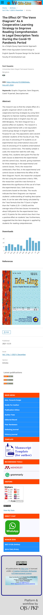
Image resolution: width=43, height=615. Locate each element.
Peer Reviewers (11, 424)
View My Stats (9, 510)
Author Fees (10, 415)
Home (4, 8)
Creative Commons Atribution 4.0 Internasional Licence (24, 572)
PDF (7, 332)
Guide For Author (12, 405)
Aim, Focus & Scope (13, 400)
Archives (13, 8)
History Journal (11, 434)
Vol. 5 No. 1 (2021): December (12, 10)
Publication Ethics (12, 410)
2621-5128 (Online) (12, 544)
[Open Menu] (2, 2)
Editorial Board (11, 419)
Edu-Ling (24, 568)
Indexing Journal (12, 429)
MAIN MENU (10, 395)
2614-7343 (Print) (12, 549)
